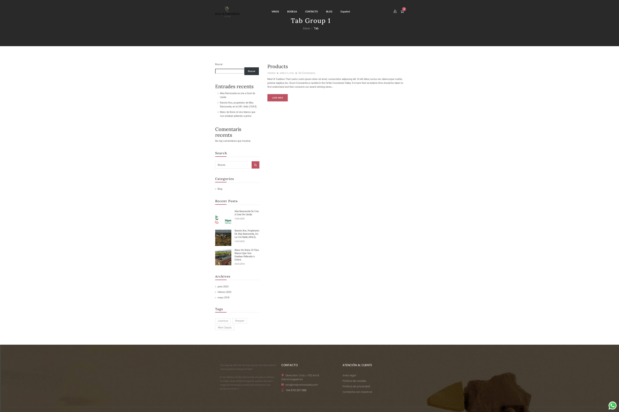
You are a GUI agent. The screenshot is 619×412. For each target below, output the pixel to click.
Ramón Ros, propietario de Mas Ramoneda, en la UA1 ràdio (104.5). (247, 233)
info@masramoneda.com (301, 385)
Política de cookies (354, 381)
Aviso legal (349, 375)
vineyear (239, 320)
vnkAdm (271, 73)
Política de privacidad (356, 386)
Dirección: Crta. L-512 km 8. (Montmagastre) (300, 377)
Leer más (277, 98)
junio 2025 (223, 286)
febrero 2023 (224, 292)
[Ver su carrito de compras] (402, 12)
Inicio (306, 28)
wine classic (225, 327)
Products (277, 66)
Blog (220, 188)
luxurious (223, 320)
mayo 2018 (223, 297)
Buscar (219, 64)
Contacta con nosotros (357, 392)
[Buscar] (255, 165)
